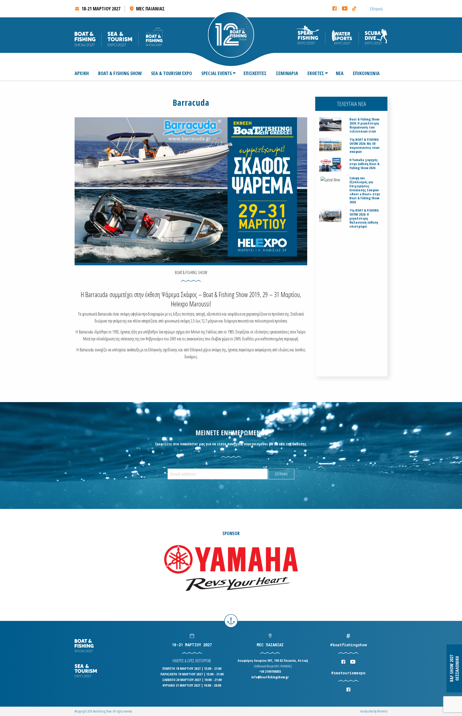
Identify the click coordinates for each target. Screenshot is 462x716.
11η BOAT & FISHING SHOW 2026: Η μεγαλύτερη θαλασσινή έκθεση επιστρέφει (364, 218)
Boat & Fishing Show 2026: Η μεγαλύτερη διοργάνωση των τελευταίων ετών (364, 125)
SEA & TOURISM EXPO (171, 73)
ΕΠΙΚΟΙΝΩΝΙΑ (366, 73)
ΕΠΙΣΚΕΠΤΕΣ (255, 73)
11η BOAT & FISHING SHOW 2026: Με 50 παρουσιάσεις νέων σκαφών (364, 146)
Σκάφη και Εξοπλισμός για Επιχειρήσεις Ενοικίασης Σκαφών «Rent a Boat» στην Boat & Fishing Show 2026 (364, 190)
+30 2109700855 (270, 671)
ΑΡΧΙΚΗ (82, 73)
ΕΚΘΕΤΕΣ (315, 73)
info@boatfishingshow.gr (270, 677)
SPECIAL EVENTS (216, 73)
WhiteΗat (382, 711)
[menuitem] (84, 73)
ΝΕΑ (340, 73)
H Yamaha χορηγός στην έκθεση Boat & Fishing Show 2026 (364, 164)
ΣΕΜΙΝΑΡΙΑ (287, 73)
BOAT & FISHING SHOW (120, 73)
